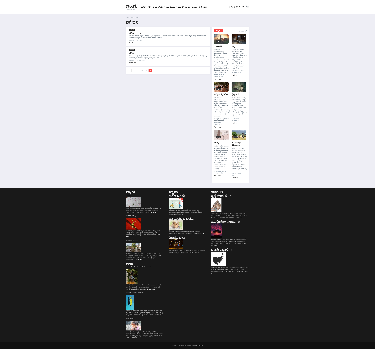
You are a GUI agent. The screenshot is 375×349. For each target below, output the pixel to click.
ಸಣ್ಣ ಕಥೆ (218, 30)
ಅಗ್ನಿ (233, 46)
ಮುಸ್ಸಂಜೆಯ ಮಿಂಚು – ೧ (225, 222)
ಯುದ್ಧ (216, 142)
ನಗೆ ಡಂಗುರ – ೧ (135, 53)
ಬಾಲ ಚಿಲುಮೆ (170, 7)
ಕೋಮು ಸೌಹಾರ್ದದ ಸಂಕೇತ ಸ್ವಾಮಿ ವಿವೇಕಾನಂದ (138, 267)
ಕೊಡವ (187, 7)
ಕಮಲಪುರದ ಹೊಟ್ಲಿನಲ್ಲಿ (132, 240)
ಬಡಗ (205, 7)
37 (142, 70)
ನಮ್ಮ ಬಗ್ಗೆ (181, 7)
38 (146, 70)
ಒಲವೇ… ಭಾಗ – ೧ (221, 250)
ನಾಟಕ (155, 7)
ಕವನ (143, 7)
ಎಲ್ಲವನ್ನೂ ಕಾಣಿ (243, 31)
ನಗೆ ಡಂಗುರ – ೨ (135, 33)
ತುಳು (200, 7)
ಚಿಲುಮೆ (131, 6)
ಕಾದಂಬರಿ (217, 192)
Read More (132, 43)
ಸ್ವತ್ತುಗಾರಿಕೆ (235, 94)
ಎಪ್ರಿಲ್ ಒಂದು (177, 196)
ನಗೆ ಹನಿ (132, 30)
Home (127, 17)
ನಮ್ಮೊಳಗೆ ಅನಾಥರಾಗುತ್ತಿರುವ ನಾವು (135, 292)
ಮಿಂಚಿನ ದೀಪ (177, 237)
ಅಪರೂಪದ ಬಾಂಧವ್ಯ (181, 218)
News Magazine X (198, 345)
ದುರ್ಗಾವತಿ (218, 46)
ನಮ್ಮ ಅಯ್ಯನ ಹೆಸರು (221, 94)
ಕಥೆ (148, 7)
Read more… (155, 212)
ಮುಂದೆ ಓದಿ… (178, 214)
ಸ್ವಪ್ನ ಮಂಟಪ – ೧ (221, 196)
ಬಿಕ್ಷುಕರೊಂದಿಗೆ (129, 318)
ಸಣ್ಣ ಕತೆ (130, 192)
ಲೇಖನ (160, 7)
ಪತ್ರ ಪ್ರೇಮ (128, 195)
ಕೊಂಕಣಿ (194, 7)
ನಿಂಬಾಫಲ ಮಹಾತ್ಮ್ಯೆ (131, 216)
